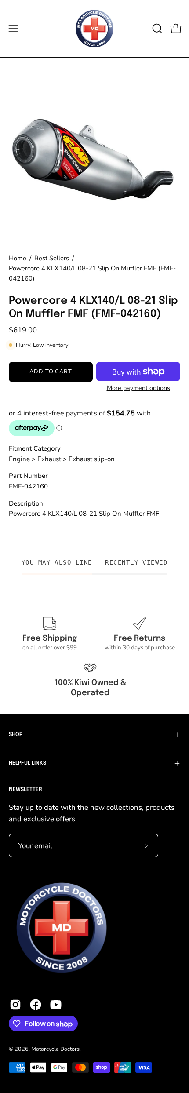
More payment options (138, 388)
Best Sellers (51, 258)
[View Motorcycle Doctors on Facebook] (35, 1004)
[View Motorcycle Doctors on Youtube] (55, 1004)
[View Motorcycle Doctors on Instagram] (15, 1004)
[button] (156, 28)
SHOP (15, 734)
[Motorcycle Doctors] (94, 29)
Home (17, 258)
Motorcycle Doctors (55, 1049)
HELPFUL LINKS (27, 763)
